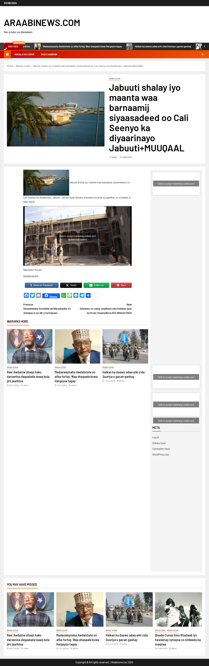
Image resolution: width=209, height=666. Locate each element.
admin (115, 157)
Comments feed (161, 448)
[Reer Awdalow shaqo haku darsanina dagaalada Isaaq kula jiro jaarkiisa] (29, 346)
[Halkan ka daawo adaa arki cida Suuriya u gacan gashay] (125, 346)
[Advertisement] (176, 227)
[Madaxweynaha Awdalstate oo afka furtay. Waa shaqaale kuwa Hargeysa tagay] (77, 346)
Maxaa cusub (114, 79)
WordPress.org (160, 454)
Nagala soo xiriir (24, 54)
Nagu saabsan (49, 54)
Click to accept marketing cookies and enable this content (77, 237)
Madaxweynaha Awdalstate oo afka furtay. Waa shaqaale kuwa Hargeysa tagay (60, 46)
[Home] (7, 54)
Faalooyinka (160, 630)
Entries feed (159, 443)
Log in (155, 437)
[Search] (202, 54)
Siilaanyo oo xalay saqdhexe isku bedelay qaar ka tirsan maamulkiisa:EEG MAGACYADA (106, 308)
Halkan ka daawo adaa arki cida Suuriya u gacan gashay (141, 46)
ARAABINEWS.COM (42, 22)
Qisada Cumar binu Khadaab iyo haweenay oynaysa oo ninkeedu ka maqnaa (178, 639)
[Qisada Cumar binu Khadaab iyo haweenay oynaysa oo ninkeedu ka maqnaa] (178, 609)
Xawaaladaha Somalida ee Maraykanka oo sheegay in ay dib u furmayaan (47, 308)
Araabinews (117, 662)
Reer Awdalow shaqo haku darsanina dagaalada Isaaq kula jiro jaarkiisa (28, 376)
